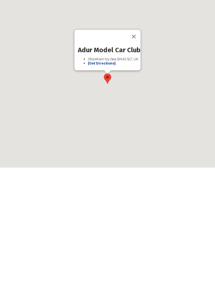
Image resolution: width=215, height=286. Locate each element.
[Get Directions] (102, 63)
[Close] (134, 36)
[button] (107, 78)
